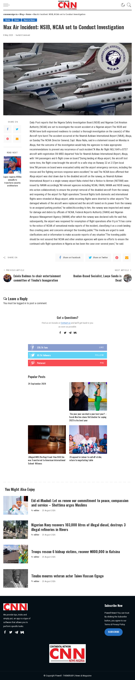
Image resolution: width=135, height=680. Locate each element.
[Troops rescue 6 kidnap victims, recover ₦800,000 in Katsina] (15, 554)
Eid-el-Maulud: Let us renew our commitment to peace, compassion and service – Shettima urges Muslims (79, 503)
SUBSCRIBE (113, 632)
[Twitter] (17, 129)
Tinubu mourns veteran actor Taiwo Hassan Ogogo (67, 575)
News (16, 20)
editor (37, 510)
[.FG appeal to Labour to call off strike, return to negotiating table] (88, 439)
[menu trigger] (7, 5)
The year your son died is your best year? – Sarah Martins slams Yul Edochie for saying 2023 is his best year (88, 417)
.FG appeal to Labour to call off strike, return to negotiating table (85, 458)
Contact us (65, 322)
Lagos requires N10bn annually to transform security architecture (12, 181)
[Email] (17, 139)
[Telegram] (70, 333)
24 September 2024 (37, 383)
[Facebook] (8, 129)
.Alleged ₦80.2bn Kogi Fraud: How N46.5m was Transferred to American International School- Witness (46, 460)
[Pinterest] (8, 139)
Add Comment (24, 35)
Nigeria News (29, 20)
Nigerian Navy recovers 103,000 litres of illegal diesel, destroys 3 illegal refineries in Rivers (78, 527)
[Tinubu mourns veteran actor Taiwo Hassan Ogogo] (15, 578)
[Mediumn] (75, 333)
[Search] (128, 5)
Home (7, 20)
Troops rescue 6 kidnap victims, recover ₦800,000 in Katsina (75, 551)
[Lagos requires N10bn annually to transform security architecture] (12, 165)
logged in (21, 303)
